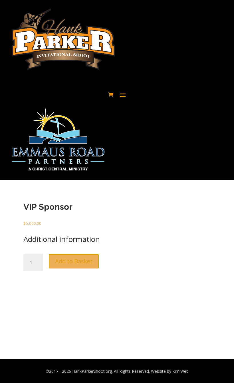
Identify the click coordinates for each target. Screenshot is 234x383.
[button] (122, 94)
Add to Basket (73, 261)
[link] (110, 94)
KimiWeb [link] (180, 371)
